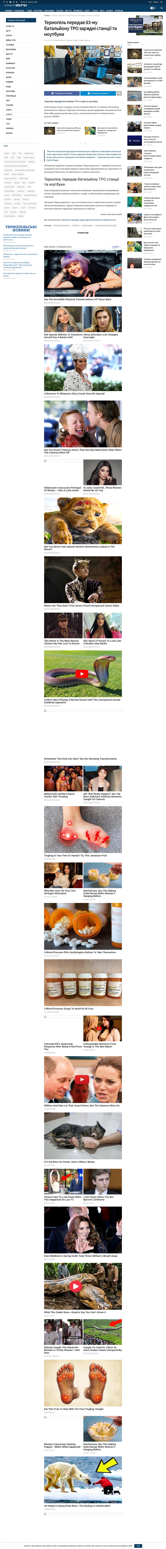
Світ (161, 2)
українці (22, 212)
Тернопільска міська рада (106, 225)
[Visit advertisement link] (145, 25)
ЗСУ (20, 153)
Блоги (9, 35)
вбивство (8, 170)
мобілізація (16, 195)
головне (76, 225)
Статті (9, 115)
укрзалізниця (10, 216)
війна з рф (24, 178)
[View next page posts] (85, 143)
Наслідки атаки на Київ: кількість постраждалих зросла (153, 139)
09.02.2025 (48, 40)
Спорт (87, 11)
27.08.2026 (61, 133)
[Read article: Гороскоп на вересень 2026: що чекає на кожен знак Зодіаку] (49, 131)
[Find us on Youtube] (10, 2)
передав (58, 101)
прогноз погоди (29, 203)
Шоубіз (109, 11)
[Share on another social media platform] (119, 93)
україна (13, 212)
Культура (10, 68)
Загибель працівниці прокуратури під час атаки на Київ (152, 261)
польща (26, 199)
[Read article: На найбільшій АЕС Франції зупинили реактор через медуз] (134, 96)
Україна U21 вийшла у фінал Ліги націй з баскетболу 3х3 (153, 217)
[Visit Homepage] (17, 4)
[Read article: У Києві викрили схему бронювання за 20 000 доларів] (134, 82)
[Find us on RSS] (16, 2)
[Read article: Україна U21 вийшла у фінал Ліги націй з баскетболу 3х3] (134, 218)
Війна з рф (11, 40)
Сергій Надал (87, 225)
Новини (8, 11)
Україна (155, 2)
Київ (150, 2)
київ (29, 187)
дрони (16, 182)
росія (7, 208)
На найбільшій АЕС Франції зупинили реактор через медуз (152, 94)
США (19, 157)
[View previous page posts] (81, 143)
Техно (95, 11)
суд (6, 212)
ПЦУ (6, 157)
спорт (23, 208)
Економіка (49, 11)
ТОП (8, 124)
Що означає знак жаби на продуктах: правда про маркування (108, 130)
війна (7, 174)
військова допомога (61, 225)
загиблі (32, 182)
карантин (20, 187)
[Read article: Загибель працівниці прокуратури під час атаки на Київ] (134, 263)
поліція (17, 203)
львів (7, 195)
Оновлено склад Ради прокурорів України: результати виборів (153, 66)
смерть (15, 208)
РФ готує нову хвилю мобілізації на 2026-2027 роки (152, 231)
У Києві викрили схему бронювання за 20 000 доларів (153, 80)
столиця (32, 208)
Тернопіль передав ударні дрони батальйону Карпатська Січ (88, 220)
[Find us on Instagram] (13, 2)
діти (24, 182)
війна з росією (10, 178)
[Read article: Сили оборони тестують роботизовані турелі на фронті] (134, 154)
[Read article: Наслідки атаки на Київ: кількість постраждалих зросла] (134, 140)
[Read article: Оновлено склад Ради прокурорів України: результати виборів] (134, 68)
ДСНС (7, 153)
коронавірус (9, 191)
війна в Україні (18, 174)
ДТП (14, 153)
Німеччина (29, 153)
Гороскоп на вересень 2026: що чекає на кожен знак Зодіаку (69, 129)
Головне (56, 40)
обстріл (8, 199)
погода (16, 199)
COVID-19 (10, 26)
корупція (20, 191)
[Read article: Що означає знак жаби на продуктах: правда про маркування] (90, 131)
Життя (68, 11)
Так (138, 1546)
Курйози (119, 11)
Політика (38, 11)
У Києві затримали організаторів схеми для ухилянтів (152, 186)
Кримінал (78, 11)
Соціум (59, 11)
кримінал (31, 191)
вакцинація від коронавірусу (16, 166)
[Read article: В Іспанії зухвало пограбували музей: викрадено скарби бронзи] (134, 110)
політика (8, 203)
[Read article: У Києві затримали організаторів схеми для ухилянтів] (134, 188)
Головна (47, 15)
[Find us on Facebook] (3, 2)
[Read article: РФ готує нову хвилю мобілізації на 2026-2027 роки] (134, 232)
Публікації (19, 11)
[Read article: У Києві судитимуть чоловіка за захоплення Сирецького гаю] (134, 202)
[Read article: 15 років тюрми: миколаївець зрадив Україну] (134, 126)
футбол (21, 216)
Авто (102, 11)
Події (29, 11)
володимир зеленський (24, 170)
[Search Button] (162, 8)
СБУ (12, 157)
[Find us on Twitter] (7, 2)
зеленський (9, 187)
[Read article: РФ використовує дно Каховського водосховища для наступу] (134, 171)
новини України (30, 195)
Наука (9, 77)
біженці (32, 162)
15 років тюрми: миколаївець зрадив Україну (152, 125)
